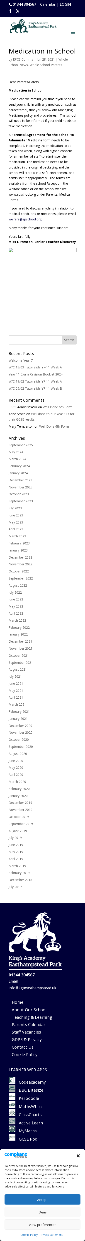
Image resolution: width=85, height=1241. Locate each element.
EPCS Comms (23, 59)
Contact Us (23, 1047)
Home (17, 1002)
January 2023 (18, 550)
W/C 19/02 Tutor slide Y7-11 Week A (35, 381)
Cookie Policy (29, 1235)
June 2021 (16, 683)
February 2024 (19, 466)
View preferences (42, 1224)
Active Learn (29, 1123)
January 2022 (18, 634)
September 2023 (21, 501)
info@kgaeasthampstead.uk (32, 987)
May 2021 (16, 690)
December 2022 (20, 557)
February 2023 (19, 543)
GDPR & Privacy (27, 1039)
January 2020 (18, 796)
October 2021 (19, 655)
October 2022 (19, 571)
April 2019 (16, 859)
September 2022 (21, 578)
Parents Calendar (28, 1024)
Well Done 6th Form (58, 407)
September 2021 (21, 662)
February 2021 (19, 711)
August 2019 (18, 831)
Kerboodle (27, 1098)
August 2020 (18, 753)
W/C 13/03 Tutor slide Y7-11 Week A (35, 367)
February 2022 (19, 627)
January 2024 (18, 473)
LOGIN (65, 4)
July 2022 (15, 592)
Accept (42, 1199)
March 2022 (17, 620)
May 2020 (16, 767)
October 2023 (19, 494)
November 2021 (20, 648)
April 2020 (16, 774)
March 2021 (17, 704)
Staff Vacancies (26, 1032)
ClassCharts (28, 1114)
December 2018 (20, 880)
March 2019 (17, 866)
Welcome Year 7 (21, 360)
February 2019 (19, 873)
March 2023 (17, 536)
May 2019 (16, 852)
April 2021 (16, 697)
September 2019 (21, 824)
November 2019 (20, 809)
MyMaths (26, 1131)
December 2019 (20, 802)
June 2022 (16, 599)
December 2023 (20, 480)
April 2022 (16, 613)
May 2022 (16, 606)
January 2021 (18, 718)
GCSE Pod (26, 1139)
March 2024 (17, 459)
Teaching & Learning (32, 1017)
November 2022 (20, 564)
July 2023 (15, 508)
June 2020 (16, 760)
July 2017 (15, 887)
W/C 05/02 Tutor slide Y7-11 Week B (35, 388)
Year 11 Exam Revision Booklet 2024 (36, 374)
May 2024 (16, 452)
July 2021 (15, 676)
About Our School (29, 1009)
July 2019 (15, 837)
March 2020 (17, 781)
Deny (43, 1212)
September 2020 (21, 746)
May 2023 (16, 522)
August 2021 (18, 669)
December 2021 (20, 641)
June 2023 (16, 515)
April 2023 (16, 529)
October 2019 (19, 817)
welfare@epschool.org (25, 219)
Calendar (48, 4)
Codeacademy (32, 1082)
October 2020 (19, 739)
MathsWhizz (29, 1106)
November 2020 (20, 732)
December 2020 (20, 725)
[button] (78, 1156)
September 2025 (21, 445)
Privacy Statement (51, 1235)
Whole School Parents (46, 65)
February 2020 (19, 788)
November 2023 (20, 487)
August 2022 (18, 585)
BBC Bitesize (29, 1090)
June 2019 (16, 845)
